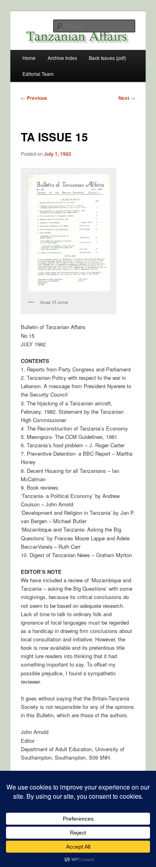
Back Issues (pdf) (107, 57)
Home (29, 57)
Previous (34, 97)
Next (126, 97)
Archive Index (62, 57)
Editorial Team (38, 73)
